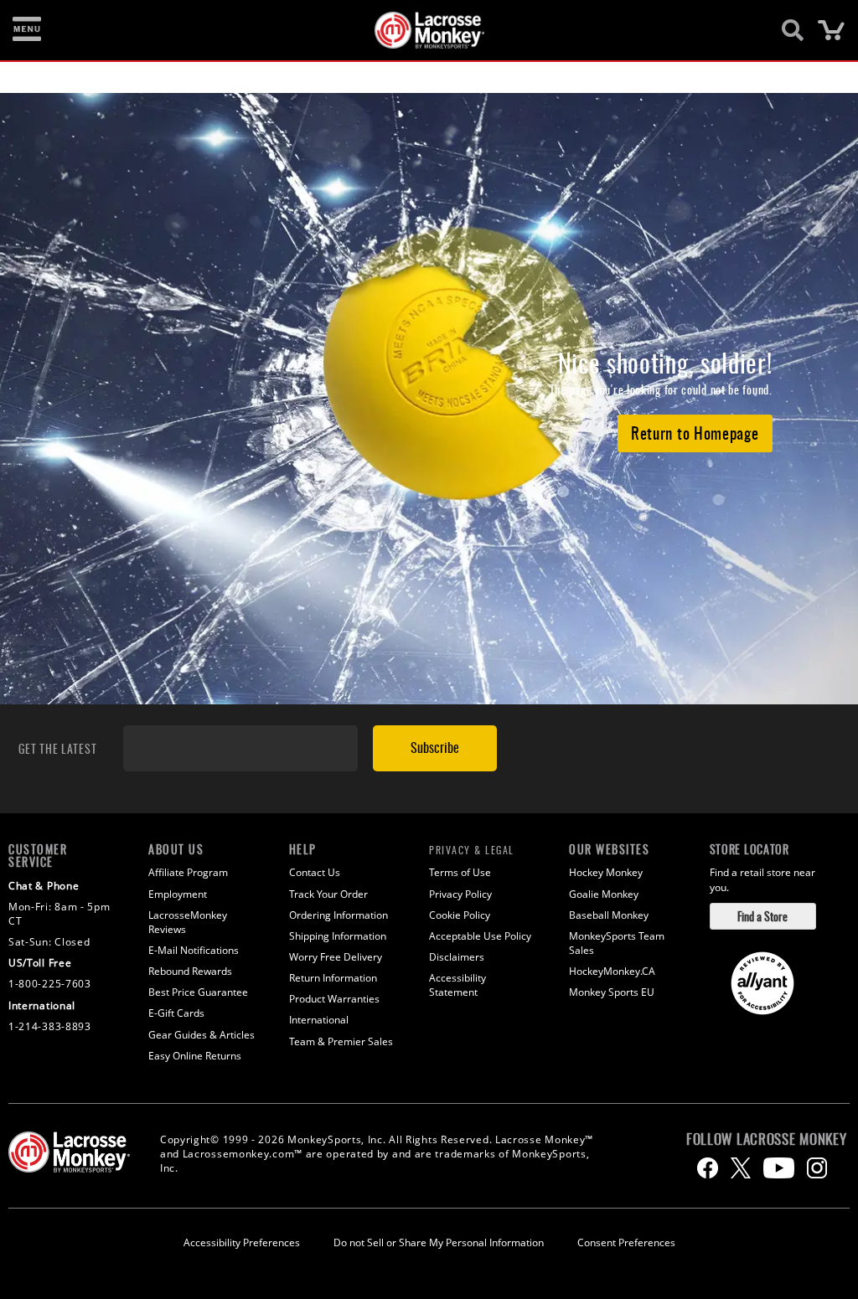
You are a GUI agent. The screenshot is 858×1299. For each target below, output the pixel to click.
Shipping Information (337, 936)
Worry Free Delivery (335, 957)
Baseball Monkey (609, 915)
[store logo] (420, 30)
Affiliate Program (188, 872)
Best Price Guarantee (198, 992)
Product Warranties (334, 999)
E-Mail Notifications (193, 950)
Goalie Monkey (603, 894)
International (319, 1020)
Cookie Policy (459, 915)
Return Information (333, 978)
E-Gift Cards (176, 1013)
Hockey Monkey (606, 872)
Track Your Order (328, 894)
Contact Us (314, 872)
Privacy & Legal (471, 850)
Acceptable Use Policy (480, 936)
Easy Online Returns (194, 1056)
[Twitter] (741, 1167)
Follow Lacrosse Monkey (766, 1139)
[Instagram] (817, 1167)
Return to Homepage (695, 432)
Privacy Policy (460, 894)
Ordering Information (338, 915)
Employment (177, 894)
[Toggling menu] (27, 30)
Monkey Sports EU (611, 992)
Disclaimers (456, 957)
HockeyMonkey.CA (612, 971)
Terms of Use (460, 872)
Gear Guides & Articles (201, 1035)
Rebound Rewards (190, 971)
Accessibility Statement (457, 985)
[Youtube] (778, 1167)
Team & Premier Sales (341, 1041)
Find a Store (762, 916)
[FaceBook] (707, 1167)
